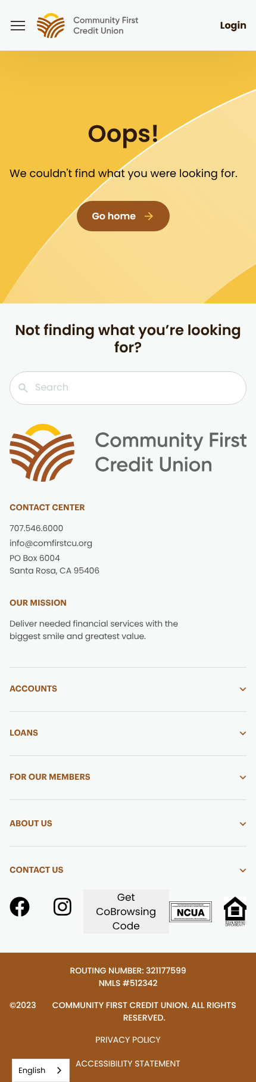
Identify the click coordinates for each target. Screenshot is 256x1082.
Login (233, 25)
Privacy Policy (127, 1040)
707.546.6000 (36, 528)
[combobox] (41, 1070)
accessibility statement (128, 1063)
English (31, 1070)
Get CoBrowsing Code (126, 911)
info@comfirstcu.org (51, 543)
